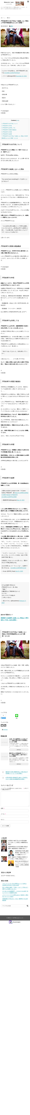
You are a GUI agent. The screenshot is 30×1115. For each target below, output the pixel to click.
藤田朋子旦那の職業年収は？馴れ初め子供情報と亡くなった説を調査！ (17, 772)
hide (18, 120)
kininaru (5, 729)
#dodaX (8, 494)
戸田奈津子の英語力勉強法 (9, 129)
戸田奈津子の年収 (7, 125)
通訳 (12, 26)
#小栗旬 (4, 494)
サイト (2, 819)
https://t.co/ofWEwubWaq (21, 492)
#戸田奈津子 (14, 494)
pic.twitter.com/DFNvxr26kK (9, 497)
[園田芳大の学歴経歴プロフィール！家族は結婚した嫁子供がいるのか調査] (4, 756)
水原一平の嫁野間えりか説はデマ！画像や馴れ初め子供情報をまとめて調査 (18, 740)
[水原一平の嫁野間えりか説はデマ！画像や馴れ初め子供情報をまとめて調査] (4, 742)
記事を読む (19, 749)
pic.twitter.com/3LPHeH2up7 (12, 72)
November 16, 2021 (21, 76)
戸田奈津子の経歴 (7, 134)
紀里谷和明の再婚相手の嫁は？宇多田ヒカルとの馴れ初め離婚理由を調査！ (17, 778)
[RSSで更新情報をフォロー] (5, 725)
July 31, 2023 (19, 571)
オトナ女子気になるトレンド (16, 917)
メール (3, 814)
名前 (3, 808)
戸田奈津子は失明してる (8, 127)
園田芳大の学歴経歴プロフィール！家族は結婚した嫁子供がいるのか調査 (18, 755)
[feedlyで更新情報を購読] (2, 725)
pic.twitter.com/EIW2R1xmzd (18, 568)
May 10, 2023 (20, 500)
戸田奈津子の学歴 (7, 132)
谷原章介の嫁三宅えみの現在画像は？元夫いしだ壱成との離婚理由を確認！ (18, 842)
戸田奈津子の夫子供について (10, 123)
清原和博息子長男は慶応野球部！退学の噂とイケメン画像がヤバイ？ (22, 852)
